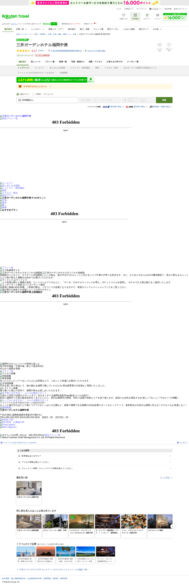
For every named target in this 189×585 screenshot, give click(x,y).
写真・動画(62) (77, 62)
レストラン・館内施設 (80, 68)
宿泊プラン (25, 94)
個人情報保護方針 (18, 578)
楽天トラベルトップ (23, 34)
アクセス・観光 (111, 68)
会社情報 (5, 578)
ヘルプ (118, 9)
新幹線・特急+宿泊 (161, 107)
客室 (97, 68)
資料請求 (64, 578)
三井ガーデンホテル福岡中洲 (42, 45)
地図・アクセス (95, 62)
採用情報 (47, 578)
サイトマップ (142, 9)
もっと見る (165, 477)
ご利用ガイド (129, 9)
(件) (41, 50)
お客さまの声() (115, 62)
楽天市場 (168, 9)
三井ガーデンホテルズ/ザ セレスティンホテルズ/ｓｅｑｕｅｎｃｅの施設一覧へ (54, 569)
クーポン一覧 (133, 62)
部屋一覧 (63, 62)
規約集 (55, 578)
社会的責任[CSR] (35, 578)
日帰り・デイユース (44, 94)
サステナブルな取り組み (96, 51)
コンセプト (39, 68)
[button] (40, 483)
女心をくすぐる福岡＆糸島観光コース (140, 68)
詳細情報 (64, 73)
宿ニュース (36, 62)
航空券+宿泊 (116, 107)
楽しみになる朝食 (57, 68)
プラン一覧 (50, 62)
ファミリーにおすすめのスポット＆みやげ (36, 73)
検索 (164, 100)
